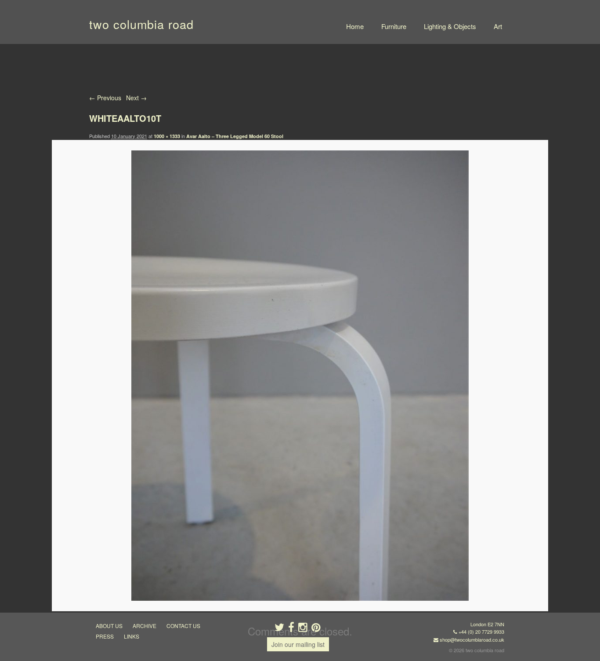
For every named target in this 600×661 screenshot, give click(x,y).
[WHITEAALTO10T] (299, 375)
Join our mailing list (298, 644)
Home (355, 26)
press (105, 636)
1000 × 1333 (167, 136)
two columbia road (141, 24)
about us (109, 625)
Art (498, 26)
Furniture (393, 26)
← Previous (105, 97)
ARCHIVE (144, 625)
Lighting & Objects (450, 26)
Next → (136, 97)
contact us (183, 625)
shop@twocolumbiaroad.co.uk (472, 639)
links (131, 636)
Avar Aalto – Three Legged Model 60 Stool (234, 136)
